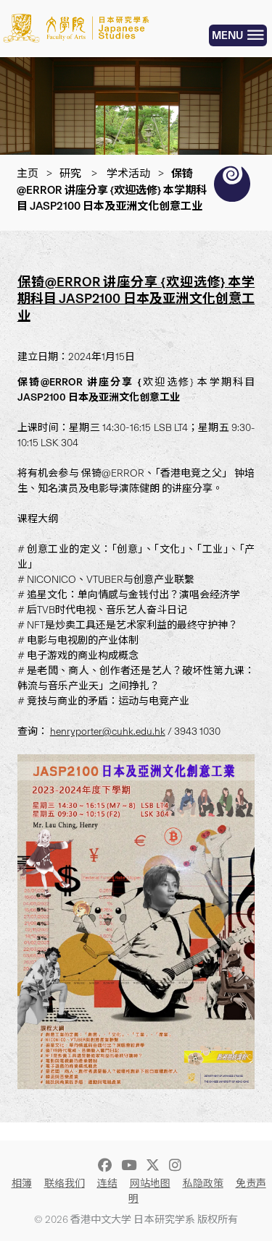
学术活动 (128, 173)
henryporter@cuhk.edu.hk (107, 731)
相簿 (22, 1183)
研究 (70, 173)
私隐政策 (203, 1183)
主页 (27, 173)
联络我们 (64, 1183)
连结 (107, 1183)
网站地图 (150, 1183)
